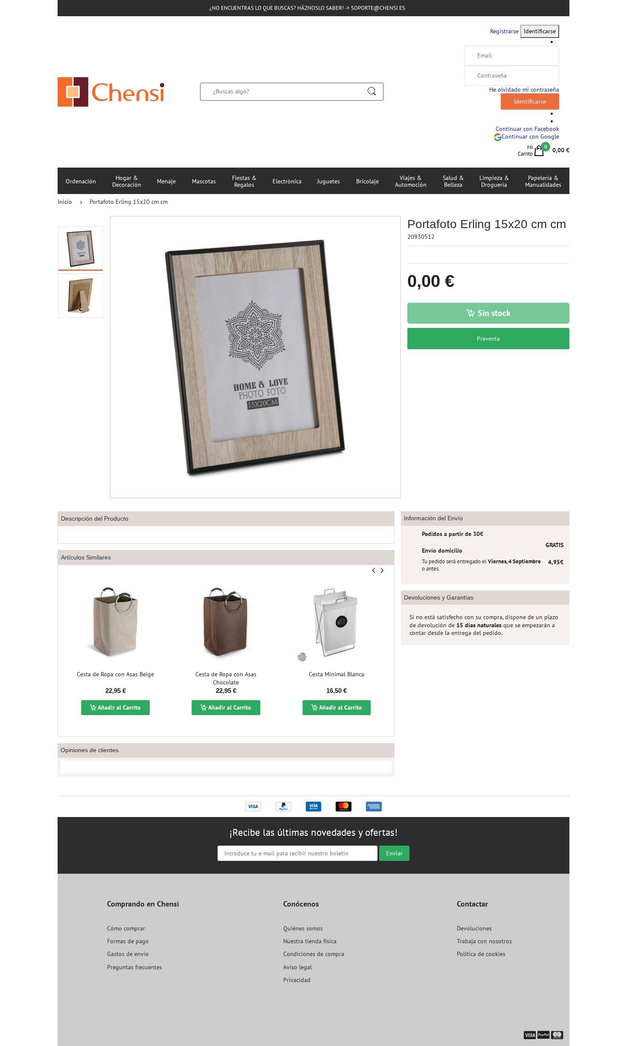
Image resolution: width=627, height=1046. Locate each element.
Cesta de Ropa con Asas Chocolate (225, 678)
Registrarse (504, 31)
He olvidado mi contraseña (524, 89)
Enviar (394, 853)
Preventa (488, 338)
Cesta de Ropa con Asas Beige (115, 674)
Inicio (65, 202)
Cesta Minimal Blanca (336, 674)
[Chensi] (111, 91)
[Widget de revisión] (226, 767)
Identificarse (540, 31)
